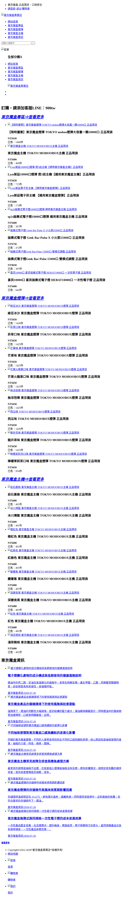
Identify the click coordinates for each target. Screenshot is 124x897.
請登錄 (12, 8)
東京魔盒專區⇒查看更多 (22, 117)
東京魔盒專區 (15, 25)
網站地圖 (13, 853)
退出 (18, 8)
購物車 (26, 8)
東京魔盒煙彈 (15, 29)
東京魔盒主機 (15, 33)
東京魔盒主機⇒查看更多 (22, 479)
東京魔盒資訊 (15, 37)
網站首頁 (13, 21)
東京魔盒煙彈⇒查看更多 (22, 298)
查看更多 (5, 843)
